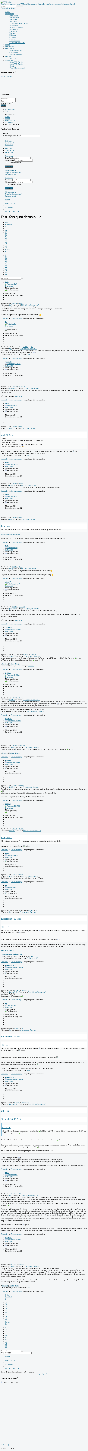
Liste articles (9, 47)
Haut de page (5, 1445)
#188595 (14, 483)
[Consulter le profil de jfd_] (11, 324)
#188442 (14, 303)
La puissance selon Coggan (18, 23)
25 (6, 232)
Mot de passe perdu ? (12, 170)
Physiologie (13, 19)
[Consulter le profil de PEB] (11, 1175)
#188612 (14, 829)
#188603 (14, 785)
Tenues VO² (13, 58)
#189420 (16, 990)
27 (6, 236)
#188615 (14, 874)
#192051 (13, 1264)
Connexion (9, 166)
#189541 (16, 1102)
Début (7, 222)
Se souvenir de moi (14, 163)
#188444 (25, 347)
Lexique (12, 39)
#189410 (30, 910)
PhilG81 (8, 804)
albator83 (8, 627)
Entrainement (9, 14)
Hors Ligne (9, 286)
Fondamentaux (14, 17)
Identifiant (8, 158)
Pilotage (12, 33)
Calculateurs (13, 52)
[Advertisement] (14, 84)
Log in (3, 105)
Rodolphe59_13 (32, 958)
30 (6, 242)
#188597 (14, 567)
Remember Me (6, 103)
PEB (7, 1173)
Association (9, 60)
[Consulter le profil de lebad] (11, 405)
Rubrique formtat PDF (17, 43)
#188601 (14, 698)
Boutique (8, 56)
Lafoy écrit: (6, 526)
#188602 (14, 745)
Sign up (7, 111)
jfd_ (6, 322)
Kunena (48, 1374)
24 (6, 230)
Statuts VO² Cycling (16, 64)
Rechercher (9, 145)
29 (6, 240)
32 (6, 246)
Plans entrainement (15, 54)
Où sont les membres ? (17, 68)
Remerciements (14, 41)
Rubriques (8, 141)
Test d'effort (13, 21)
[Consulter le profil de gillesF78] (12, 364)
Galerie (11, 664)
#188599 (25, 654)
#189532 (16, 1028)
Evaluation (13, 31)
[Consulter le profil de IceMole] (12, 675)
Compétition (13, 29)
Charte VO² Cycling (16, 62)
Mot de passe (9, 160)
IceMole (8, 673)
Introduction (13, 16)
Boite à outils (9, 48)
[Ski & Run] (7, 76)
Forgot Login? (10, 109)
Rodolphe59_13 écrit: (11, 919)
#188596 (14, 517)
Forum (7, 45)
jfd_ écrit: (5, 927)
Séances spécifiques (16, 27)
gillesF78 (8, 362)
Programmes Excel (15, 50)
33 (6, 248)
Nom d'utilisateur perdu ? (13, 172)
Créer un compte (10, 174)
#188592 (14, 426)
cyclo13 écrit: (7, 435)
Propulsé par (41, 1374)
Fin (6, 251)
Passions (5, 664)
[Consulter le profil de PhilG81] (12, 806)
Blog (17, 664)
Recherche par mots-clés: (11, 136)
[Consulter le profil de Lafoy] (11, 284)
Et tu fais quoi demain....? (30, 305)
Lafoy (7, 282)
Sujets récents (9, 143)
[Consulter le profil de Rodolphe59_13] (15, 967)
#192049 (13, 1194)
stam (28, 1070)
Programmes (13, 25)
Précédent (8, 224)
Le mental (12, 37)
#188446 (14, 386)
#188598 (14, 607)
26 (6, 234)
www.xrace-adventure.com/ (10, 535)
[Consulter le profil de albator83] (13, 629)
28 (6, 238)
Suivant (7, 249)
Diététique (12, 35)
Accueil (7, 12)
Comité (11, 66)
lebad (7, 403)
